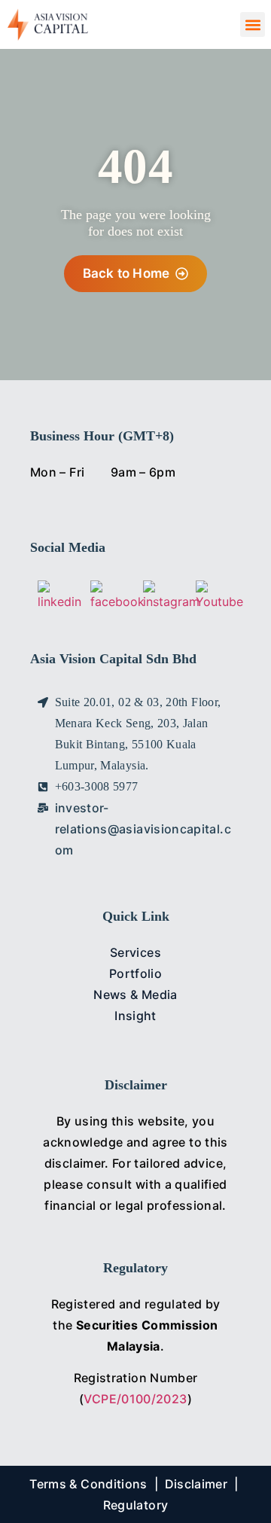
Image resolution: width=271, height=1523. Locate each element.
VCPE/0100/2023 (135, 1398)
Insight (135, 1015)
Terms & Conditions (88, 1483)
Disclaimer (196, 1483)
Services (135, 952)
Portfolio (135, 973)
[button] (252, 24)
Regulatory (136, 1504)
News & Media (135, 994)
